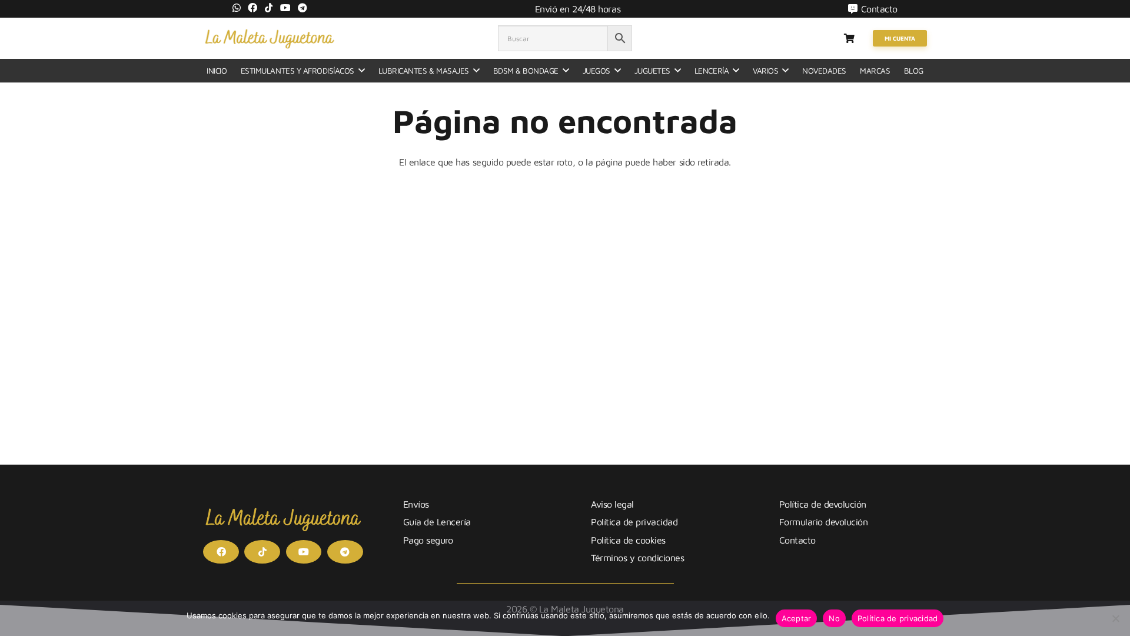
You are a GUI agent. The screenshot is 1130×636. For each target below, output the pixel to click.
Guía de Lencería (437, 521)
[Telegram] (302, 7)
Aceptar (797, 618)
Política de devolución (822, 504)
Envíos (416, 504)
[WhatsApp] (236, 7)
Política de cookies (628, 540)
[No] (1115, 618)
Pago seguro (428, 540)
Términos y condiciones (637, 557)
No (834, 618)
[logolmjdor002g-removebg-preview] (269, 38)
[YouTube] (285, 7)
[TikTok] (269, 7)
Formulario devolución (823, 521)
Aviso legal (612, 504)
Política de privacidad (634, 521)
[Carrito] (849, 38)
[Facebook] (252, 7)
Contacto (797, 540)
